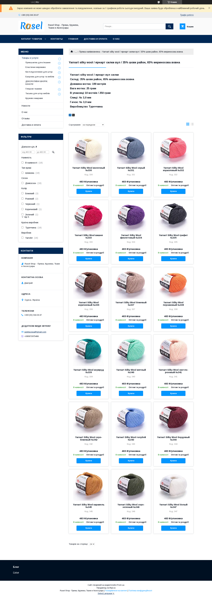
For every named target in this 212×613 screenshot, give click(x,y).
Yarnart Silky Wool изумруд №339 (88, 371)
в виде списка (192, 125)
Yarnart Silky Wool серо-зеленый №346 (130, 505)
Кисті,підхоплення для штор (39, 72)
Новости (26, 105)
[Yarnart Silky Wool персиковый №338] (173, 282)
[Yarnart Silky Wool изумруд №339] (88, 350)
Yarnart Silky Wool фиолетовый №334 (131, 236)
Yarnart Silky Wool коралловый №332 (173, 169)
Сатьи (16, 572)
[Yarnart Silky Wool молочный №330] (88, 148)
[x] (73, 115)
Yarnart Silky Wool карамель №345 (88, 505)
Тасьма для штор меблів (37, 93)
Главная (73, 39)
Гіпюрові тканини (33, 89)
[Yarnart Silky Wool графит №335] (173, 215)
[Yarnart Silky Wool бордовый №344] (173, 417)
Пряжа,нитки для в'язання (37, 62)
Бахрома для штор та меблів (39, 76)
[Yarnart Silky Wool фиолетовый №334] (131, 215)
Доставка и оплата (95, 39)
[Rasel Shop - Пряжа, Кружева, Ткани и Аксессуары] (31, 31)
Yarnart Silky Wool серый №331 (131, 169)
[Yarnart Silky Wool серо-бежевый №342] (88, 417)
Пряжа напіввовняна (89, 51)
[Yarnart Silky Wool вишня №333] (88, 215)
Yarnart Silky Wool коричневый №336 (88, 303)
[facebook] (70, 115)
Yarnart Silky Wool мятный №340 (131, 371)
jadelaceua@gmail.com (35, 332)
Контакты (57, 39)
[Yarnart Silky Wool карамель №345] (88, 485)
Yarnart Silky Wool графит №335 (173, 236)
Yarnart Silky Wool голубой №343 (131, 438)
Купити (89, 191)
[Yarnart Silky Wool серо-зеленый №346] (131, 485)
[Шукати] (169, 26)
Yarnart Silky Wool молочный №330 (88, 169)
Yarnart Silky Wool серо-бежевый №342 (88, 438)
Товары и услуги (30, 58)
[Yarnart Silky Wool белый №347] (173, 485)
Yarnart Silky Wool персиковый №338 (173, 303)
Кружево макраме (34, 98)
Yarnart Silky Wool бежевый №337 (131, 303)
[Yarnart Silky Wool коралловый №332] (173, 148)
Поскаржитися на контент (116, 591)
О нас (116, 39)
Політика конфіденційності (140, 591)
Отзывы (26, 118)
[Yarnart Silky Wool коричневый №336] (88, 282)
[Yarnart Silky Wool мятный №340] (131, 350)
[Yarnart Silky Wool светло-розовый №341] (173, 350)
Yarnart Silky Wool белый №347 (173, 505)
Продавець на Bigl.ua (106, 588)
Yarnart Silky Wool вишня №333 (89, 236)
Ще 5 (26, 217)
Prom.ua (120, 585)
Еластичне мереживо (35, 67)
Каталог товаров (31, 39)
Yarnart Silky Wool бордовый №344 (173, 438)
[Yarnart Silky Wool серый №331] (131, 148)
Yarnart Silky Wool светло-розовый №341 (173, 371)
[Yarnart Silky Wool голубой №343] (131, 417)
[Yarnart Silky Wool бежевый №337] (131, 282)
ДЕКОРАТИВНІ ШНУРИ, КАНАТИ (36, 82)
